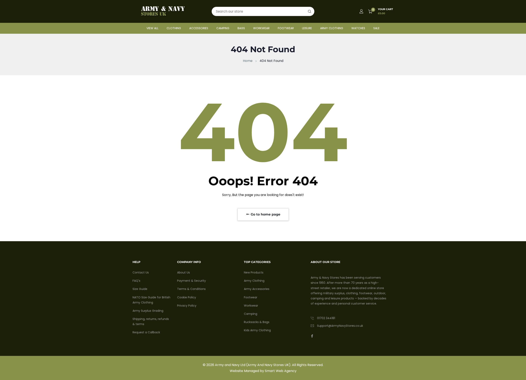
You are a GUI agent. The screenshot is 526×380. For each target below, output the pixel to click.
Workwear (251, 306)
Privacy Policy (186, 306)
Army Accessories (256, 289)
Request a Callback (146, 332)
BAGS (241, 28)
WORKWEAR (261, 28)
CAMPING (222, 28)
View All (152, 28)
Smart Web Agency (280, 370)
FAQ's (136, 281)
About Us (183, 272)
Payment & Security (191, 281)
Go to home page (265, 214)
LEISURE (307, 28)
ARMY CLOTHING (331, 28)
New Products (253, 272)
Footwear (250, 297)
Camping (250, 314)
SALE (376, 28)
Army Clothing (254, 281)
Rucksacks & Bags (256, 322)
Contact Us (141, 272)
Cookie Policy (186, 297)
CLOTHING (174, 28)
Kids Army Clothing (257, 330)
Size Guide (140, 289)
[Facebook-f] (312, 336)
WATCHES (358, 28)
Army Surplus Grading (148, 311)
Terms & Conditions (191, 289)
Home (248, 60)
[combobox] (263, 11)
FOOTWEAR (286, 28)
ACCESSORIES (198, 28)
